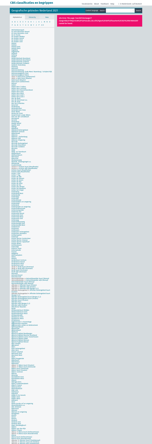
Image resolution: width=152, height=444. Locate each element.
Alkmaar (14, 410)
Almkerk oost (16, 422)
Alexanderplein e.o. (18, 405)
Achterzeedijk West (18, 225)
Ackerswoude (16, 250)
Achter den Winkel (17, 187)
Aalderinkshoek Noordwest (20, 60)
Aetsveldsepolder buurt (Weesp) (22, 282)
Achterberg (15, 192)
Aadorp (13, 45)
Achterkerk (15, 205)
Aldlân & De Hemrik (18, 395)
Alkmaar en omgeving (19, 412)
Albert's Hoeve (16, 385)
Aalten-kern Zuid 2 (17, 97)
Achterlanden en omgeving (20, 207)
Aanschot (14, 105)
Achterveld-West (17, 217)
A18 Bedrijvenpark (17, 30)
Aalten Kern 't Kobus (18, 87)
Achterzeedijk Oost (18, 223)
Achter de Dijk (16, 177)
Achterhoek (15, 203)
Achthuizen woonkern (19, 233)
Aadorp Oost (15, 47)
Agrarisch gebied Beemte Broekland (24, 335)
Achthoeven (15, 227)
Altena (13, 435)
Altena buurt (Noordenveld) (21, 439)
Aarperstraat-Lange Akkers (20, 115)
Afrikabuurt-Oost (17, 317)
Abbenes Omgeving (18, 140)
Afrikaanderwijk (16, 315)
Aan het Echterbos (17, 103)
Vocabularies (87, 4)
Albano (13, 380)
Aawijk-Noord (16, 123)
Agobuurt (14, 332)
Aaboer (13, 43)
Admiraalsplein (16, 255)
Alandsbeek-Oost (17, 377)
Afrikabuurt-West (17, 318)
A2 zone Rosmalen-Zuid (19, 33)
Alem (13, 402)
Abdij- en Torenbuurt (18, 152)
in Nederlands (125, 4)
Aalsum (14, 83)
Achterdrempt (16, 200)
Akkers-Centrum (17, 372)
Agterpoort (15, 345)
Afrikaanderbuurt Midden (20, 310)
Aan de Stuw (15, 102)
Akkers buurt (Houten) (19, 370)
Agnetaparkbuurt (17, 327)
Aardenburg (15, 107)
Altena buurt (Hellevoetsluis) (21, 437)
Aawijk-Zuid (15, 125)
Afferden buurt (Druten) (19, 300)
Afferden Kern (16, 302)
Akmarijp (14, 375)
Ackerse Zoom (16, 248)
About (96, 4)
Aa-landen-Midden (18, 37)
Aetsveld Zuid (16, 277)
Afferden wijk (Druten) (19, 305)
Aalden (13, 57)
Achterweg (15, 220)
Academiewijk (16, 165)
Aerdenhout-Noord (18, 262)
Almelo (13, 415)
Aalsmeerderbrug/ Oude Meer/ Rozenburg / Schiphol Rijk (31, 72)
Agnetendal (15, 328)
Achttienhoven (16, 245)
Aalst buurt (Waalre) (18, 80)
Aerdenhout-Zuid (17, 265)
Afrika (13, 308)
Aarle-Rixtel (15, 112)
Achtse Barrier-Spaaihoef (20, 242)
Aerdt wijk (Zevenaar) (19, 272)
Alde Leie (14, 390)
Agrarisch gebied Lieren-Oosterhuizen (24, 337)
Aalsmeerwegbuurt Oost (19, 73)
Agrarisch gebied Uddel (19, 338)
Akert (13, 357)
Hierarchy (32, 17)
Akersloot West (16, 355)
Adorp (13, 257)
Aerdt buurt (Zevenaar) (19, 270)
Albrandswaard (16, 389)
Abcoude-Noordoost (18, 145)
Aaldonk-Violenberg (18, 65)
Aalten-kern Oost (17, 92)
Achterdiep (15, 197)
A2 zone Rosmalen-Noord (20, 32)
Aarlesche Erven (17, 113)
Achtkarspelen (16, 235)
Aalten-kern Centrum (18, 88)
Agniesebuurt (16, 330)
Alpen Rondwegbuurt (18, 425)
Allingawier (15, 414)
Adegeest (14, 253)
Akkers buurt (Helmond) (19, 368)
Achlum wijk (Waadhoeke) (20, 172)
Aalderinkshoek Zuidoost (20, 62)
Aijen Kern (15, 350)
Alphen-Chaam (16, 430)
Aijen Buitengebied (18, 348)
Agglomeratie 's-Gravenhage (21, 322)
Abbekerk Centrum (17, 132)
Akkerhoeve (15, 362)
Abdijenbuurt (16, 153)
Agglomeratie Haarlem (19, 323)
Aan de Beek (15, 98)
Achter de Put (16, 185)
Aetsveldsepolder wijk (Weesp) (22, 283)
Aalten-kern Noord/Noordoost (22, 90)
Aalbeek (14, 53)
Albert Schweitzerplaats (19, 384)
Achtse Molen (16, 243)
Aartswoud (15, 118)
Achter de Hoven (17, 180)
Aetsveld (14, 273)
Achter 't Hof (15, 173)
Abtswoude (15, 163)
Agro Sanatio (15, 343)
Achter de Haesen (17, 178)
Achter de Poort (16, 183)
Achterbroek (15, 195)
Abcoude (14, 142)
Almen (13, 417)
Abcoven (14, 148)
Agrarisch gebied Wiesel (19, 342)
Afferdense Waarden (18, 307)
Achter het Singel (17, 190)
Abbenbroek (15, 133)
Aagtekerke (15, 52)
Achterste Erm (16, 212)
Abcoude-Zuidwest (18, 147)
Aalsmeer (14, 68)
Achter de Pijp (16, 182)
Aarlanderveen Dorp (18, 110)
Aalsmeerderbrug (17, 70)
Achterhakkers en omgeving (21, 202)
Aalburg (14, 55)
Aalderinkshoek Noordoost (20, 58)
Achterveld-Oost (17, 215)
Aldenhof (14, 394)
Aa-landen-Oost (17, 40)
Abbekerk (14, 128)
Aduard (13, 258)
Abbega (14, 127)
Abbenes (14, 135)
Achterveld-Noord (17, 213)
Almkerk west (16, 424)
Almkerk (14, 420)
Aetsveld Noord (16, 275)
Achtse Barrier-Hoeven (19, 240)
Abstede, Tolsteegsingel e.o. (21, 162)
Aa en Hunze (15, 35)
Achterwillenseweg (18, 222)
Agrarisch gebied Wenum (20, 340)
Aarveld (14, 120)
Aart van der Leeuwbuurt (20, 117)
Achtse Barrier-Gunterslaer (21, 238)
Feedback (105, 4)
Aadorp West (15, 48)
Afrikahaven (15, 320)
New (47, 17)
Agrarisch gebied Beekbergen (21, 333)
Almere (13, 419)
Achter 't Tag (15, 175)
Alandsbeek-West (17, 379)
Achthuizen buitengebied (20, 232)
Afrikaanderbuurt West (19, 313)
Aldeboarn (15, 392)
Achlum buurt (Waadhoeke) (21, 170)
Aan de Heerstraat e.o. (19, 100)
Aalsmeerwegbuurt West (20, 75)
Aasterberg (15, 122)
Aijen (13, 347)
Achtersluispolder (17, 210)
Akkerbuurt (15, 360)
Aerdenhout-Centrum (18, 260)
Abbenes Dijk (16, 138)
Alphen (13, 427)
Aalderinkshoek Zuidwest (20, 63)
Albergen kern (16, 382)
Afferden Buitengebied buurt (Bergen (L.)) (26, 297)
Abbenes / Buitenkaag (19, 137)
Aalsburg (14, 67)
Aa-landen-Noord (17, 38)
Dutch (102, 11)
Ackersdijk (15, 247)
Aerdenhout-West (17, 263)
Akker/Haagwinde (17, 358)
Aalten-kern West (17, 93)
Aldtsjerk (14, 400)
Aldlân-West (15, 399)
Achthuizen (15, 230)
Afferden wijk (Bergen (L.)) (20, 303)
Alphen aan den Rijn (18, 429)
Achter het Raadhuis (18, 188)
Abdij (13, 150)
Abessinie (14, 158)
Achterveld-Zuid (17, 218)
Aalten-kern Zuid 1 (17, 95)
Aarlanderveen (16, 108)
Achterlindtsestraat (18, 208)
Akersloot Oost (16, 353)
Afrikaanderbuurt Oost (19, 312)
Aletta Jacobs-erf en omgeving (22, 404)
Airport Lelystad (17, 352)
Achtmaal (14, 237)
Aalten (13, 85)
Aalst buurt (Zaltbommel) (20, 82)
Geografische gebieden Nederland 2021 (34, 10)
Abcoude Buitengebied (19, 143)
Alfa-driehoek (16, 407)
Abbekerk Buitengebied (19, 130)
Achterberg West (17, 193)
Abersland (15, 157)
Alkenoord (15, 409)
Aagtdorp (14, 50)
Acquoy (14, 252)
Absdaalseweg (16, 160)
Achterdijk (15, 198)
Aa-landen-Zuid (16, 42)
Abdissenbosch (16, 155)
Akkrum (14, 374)
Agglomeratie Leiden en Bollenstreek (24, 325)
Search (138, 11)
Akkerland (14, 363)
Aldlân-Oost (15, 397)
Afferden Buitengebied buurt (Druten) (24, 298)
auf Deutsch (137, 4)
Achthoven (15, 228)
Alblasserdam (16, 387)
